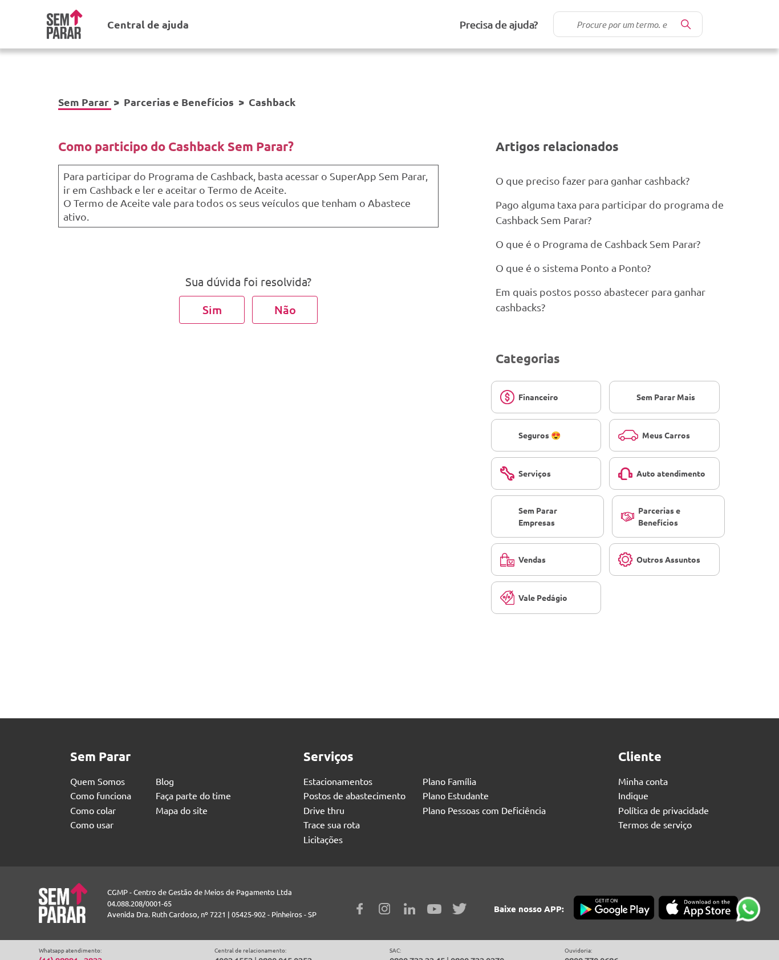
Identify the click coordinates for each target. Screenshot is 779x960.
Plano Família (449, 781)
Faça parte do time (193, 795)
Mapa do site (182, 810)
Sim (212, 309)
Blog (165, 781)
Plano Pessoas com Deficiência (484, 810)
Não (285, 309)
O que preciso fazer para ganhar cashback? (592, 180)
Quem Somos (97, 781)
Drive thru (323, 810)
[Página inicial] (64, 24)
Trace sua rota (331, 824)
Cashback (272, 101)
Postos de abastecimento (354, 795)
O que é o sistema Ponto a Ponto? (573, 268)
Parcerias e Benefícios (179, 101)
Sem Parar (83, 101)
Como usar (91, 824)
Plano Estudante (456, 795)
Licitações (323, 839)
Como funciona (100, 795)
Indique (633, 795)
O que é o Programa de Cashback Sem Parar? (598, 244)
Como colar (93, 810)
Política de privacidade (663, 810)
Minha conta (643, 781)
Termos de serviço (655, 824)
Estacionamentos (337, 781)
